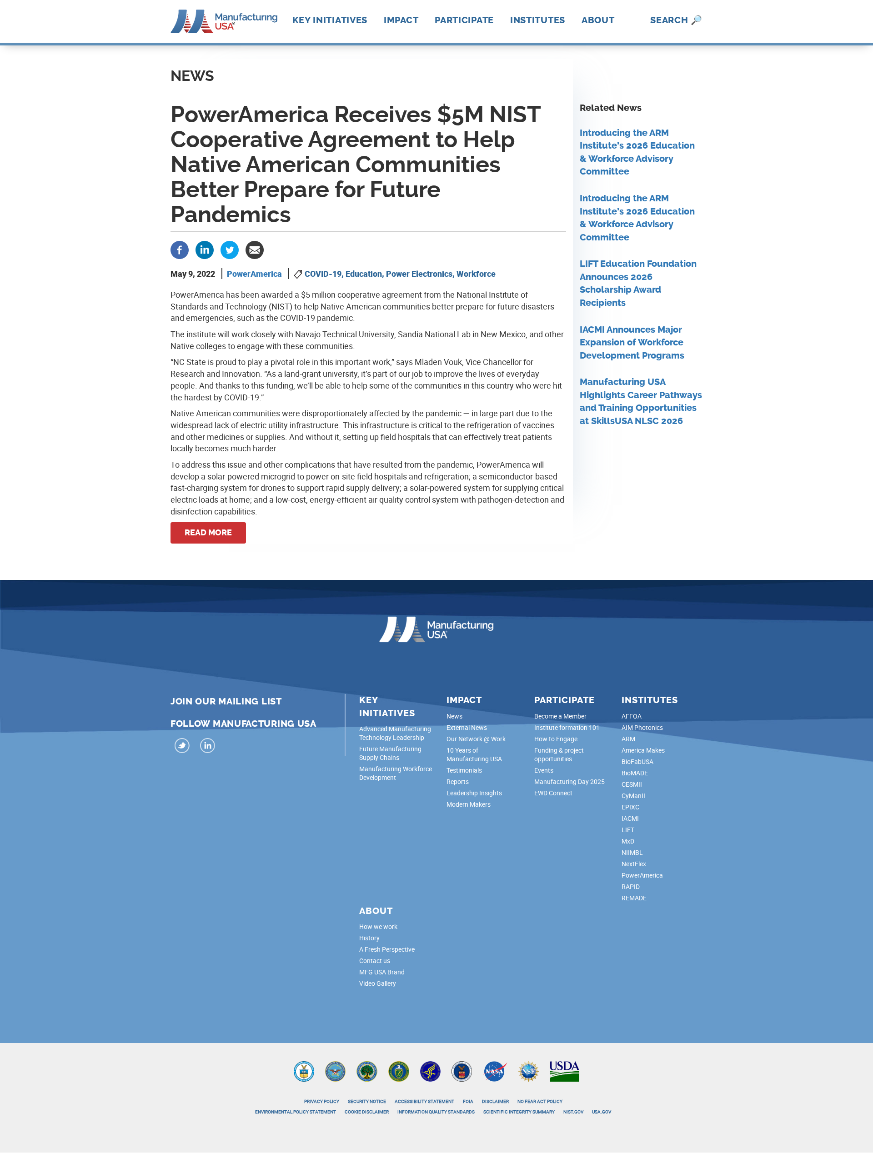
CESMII (632, 784)
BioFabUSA (637, 761)
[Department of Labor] (462, 1071)
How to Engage (555, 738)
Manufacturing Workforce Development (395, 773)
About (598, 20)
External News (467, 727)
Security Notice (367, 1101)
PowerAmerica (254, 273)
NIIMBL (632, 852)
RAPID (631, 886)
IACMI (630, 818)
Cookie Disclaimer (367, 1111)
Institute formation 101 (567, 727)
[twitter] (182, 747)
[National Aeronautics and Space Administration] (495, 1071)
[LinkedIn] (208, 747)
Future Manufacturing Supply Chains (390, 753)
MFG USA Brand (382, 972)
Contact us (374, 960)
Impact (401, 20)
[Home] (224, 20)
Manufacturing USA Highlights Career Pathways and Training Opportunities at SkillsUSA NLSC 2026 (641, 401)
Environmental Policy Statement (295, 1111)
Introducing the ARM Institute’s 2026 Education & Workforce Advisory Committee (637, 152)
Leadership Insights (474, 793)
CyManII (633, 795)
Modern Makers (469, 804)
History (369, 937)
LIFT (628, 829)
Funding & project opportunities (559, 754)
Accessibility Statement (424, 1101)
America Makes (643, 750)
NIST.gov (573, 1111)
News (454, 716)
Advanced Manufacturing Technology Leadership (395, 733)
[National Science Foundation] (528, 1071)
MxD (628, 841)
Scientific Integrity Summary (519, 1111)
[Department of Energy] (399, 1071)
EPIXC (630, 807)
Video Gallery (377, 983)
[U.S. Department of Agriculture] (564, 1071)
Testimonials (464, 770)
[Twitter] (230, 249)
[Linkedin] (205, 249)
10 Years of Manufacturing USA (474, 754)
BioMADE (635, 773)
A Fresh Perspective (387, 949)
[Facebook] (180, 249)
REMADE (634, 897)
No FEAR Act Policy (539, 1101)
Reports (458, 781)
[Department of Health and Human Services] (430, 1071)
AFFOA (632, 716)
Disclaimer (495, 1101)
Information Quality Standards (436, 1111)
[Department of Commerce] (304, 1071)
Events (543, 770)
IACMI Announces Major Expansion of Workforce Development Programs (632, 342)
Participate (464, 20)
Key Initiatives (330, 20)
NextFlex (634, 863)
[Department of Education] (367, 1071)
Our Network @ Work (476, 738)
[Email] (255, 249)
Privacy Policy (321, 1101)
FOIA (468, 1101)
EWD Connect (553, 793)
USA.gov (601, 1111)
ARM (628, 738)
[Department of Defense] (335, 1071)
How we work (378, 926)
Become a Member (560, 716)
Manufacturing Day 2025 (569, 781)
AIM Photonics (642, 727)
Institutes (537, 20)
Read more (208, 533)
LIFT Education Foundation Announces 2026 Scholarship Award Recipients (638, 283)
